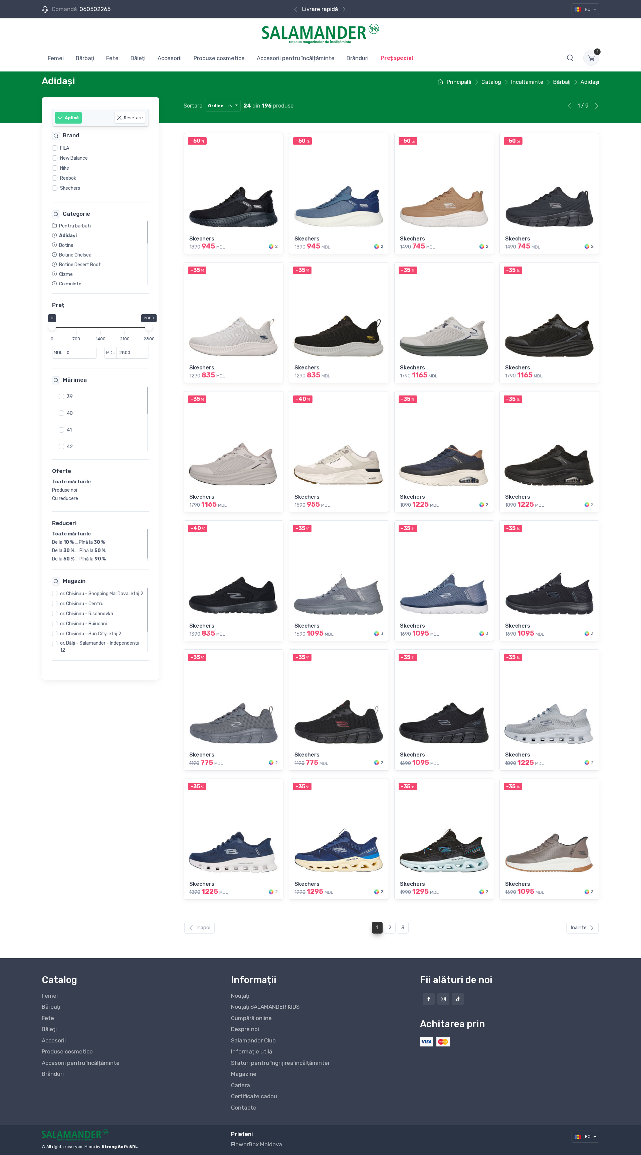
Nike (64, 168)
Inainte (579, 928)
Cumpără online (319, 9)
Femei (50, 995)
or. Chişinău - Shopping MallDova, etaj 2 (101, 594)
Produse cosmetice (67, 1051)
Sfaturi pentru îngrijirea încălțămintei (280, 1062)
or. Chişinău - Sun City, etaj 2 (90, 634)
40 (70, 413)
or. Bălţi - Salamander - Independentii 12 (99, 647)
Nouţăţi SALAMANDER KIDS (265, 1006)
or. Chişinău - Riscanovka (86, 614)
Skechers (70, 188)
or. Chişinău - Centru (81, 604)
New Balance (74, 158)
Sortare (193, 106)
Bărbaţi (51, 1006)
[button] (570, 57)
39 (70, 396)
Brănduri (53, 1073)
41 (69, 430)
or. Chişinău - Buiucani (83, 624)
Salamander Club (253, 1040)
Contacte (243, 1107)
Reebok (68, 178)
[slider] (52, 327)
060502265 (95, 9)
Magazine (243, 1073)
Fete (48, 1018)
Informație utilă (251, 1051)
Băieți (49, 1029)
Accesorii (54, 1040)
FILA (64, 148)
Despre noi (245, 1029)
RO (588, 9)
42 (70, 447)
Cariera (240, 1085)
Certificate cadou (254, 1096)
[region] (100, 168)
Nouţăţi (240, 995)
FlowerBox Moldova (256, 1144)
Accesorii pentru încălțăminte (81, 1062)
